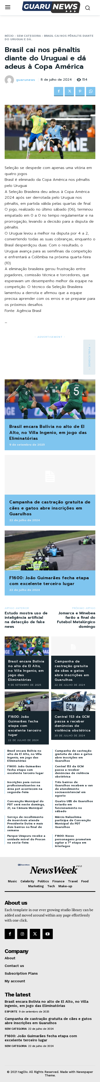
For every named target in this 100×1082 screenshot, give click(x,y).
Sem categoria (29, 36)
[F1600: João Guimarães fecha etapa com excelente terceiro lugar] (50, 550)
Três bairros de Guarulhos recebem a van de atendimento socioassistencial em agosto (74, 789)
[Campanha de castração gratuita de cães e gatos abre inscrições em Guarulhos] (50, 475)
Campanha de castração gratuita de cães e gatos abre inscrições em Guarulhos (49, 508)
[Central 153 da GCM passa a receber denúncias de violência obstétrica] (73, 701)
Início (9, 36)
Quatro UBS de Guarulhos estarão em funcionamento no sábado (74, 806)
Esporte (11, 1011)
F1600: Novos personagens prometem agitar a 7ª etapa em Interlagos (73, 841)
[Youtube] (48, 934)
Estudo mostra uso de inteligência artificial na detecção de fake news (26, 619)
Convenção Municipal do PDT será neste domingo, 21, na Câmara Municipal (26, 804)
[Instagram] (22, 934)
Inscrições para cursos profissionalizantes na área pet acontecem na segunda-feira (24, 787)
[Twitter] (69, 91)
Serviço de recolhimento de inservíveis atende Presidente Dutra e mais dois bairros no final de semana (25, 824)
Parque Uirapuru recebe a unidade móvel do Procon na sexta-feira (26, 839)
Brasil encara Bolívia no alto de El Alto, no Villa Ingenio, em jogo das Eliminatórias (48, 432)
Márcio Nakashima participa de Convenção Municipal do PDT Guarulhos (73, 822)
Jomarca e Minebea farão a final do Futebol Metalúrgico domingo (76, 619)
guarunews (25, 80)
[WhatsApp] (90, 91)
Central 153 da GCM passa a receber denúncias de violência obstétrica (72, 723)
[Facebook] (58, 91)
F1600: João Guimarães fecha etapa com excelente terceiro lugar (49, 581)
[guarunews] (10, 80)
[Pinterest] (80, 91)
